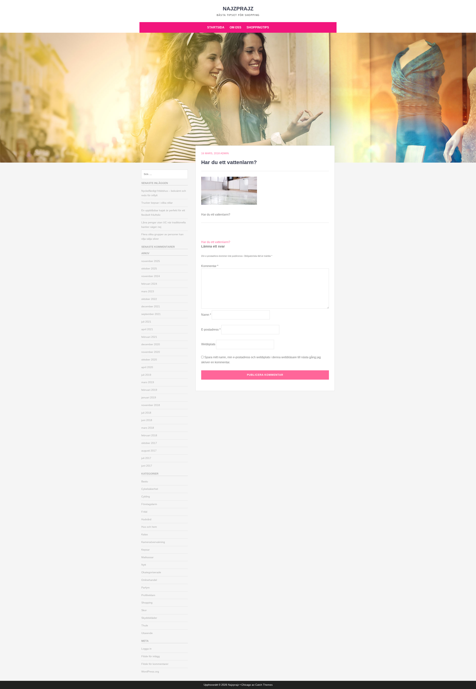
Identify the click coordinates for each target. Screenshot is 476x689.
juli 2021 (146, 321)
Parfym (145, 587)
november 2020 (150, 351)
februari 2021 (149, 336)
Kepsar (145, 549)
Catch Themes (264, 684)
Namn (206, 314)
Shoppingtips (258, 27)
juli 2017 (146, 458)
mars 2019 (147, 382)
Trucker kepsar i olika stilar (157, 202)
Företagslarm (149, 504)
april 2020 (147, 367)
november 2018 (150, 405)
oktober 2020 (149, 359)
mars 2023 (147, 291)
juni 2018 (146, 420)
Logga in (146, 648)
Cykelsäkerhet (149, 488)
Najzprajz (238, 9)
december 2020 (150, 344)
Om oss (235, 27)
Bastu (144, 481)
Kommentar (209, 266)
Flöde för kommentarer (154, 663)
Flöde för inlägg (150, 656)
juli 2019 (146, 374)
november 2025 (150, 261)
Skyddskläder (149, 617)
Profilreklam (148, 595)
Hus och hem (149, 526)
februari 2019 (149, 389)
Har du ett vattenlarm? (215, 242)
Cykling (145, 496)
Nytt (143, 564)
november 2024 (150, 276)
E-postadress (211, 329)
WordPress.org (150, 671)
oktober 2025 (149, 268)
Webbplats (208, 344)
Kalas (144, 534)
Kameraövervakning (153, 542)
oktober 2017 (149, 442)
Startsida (215, 27)
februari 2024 (149, 283)
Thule (144, 625)
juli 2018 (146, 412)
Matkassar (147, 557)
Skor (144, 610)
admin (224, 153)
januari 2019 (148, 397)
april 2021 (147, 329)
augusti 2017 (149, 450)
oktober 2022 (149, 298)
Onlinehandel (149, 579)
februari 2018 (149, 435)
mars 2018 (147, 427)
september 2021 (151, 314)
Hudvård (146, 519)
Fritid (144, 511)
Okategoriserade (151, 572)
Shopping (146, 602)
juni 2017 (146, 465)
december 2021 (150, 306)
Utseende (147, 633)
